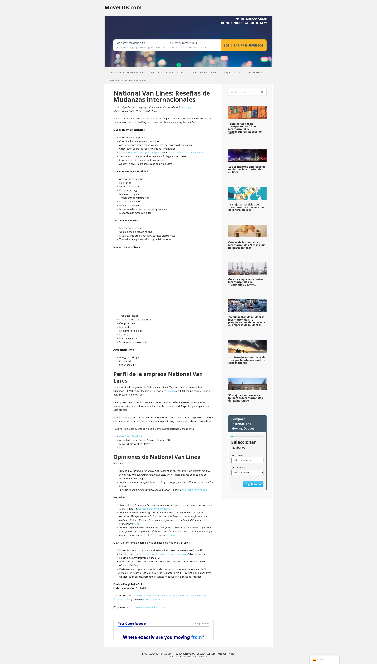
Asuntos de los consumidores (153, 508)
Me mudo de (237, 455)
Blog (144, 654)
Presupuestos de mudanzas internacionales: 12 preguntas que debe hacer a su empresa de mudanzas (246, 321)
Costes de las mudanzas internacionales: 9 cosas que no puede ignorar (246, 245)
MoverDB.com (123, 7)
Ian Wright (186, 107)
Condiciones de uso (206, 654)
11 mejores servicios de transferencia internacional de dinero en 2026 (246, 207)
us (120, 531)
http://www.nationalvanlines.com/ (146, 607)
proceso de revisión (153, 599)
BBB (136, 523)
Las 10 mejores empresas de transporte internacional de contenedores (247, 360)
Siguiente (252, 484)
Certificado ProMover (131, 436)
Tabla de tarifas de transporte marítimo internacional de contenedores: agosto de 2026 (245, 129)
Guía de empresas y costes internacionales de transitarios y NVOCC (245, 281)
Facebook (221, 654)
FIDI (121, 447)
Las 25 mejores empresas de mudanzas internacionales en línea (247, 169)
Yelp (130, 486)
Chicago (171, 391)
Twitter (231, 654)
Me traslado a (238, 467)
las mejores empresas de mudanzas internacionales (161, 595)
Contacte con (166, 654)
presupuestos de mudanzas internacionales (163, 554)
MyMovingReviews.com (194, 489)
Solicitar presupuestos (243, 45)
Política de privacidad (185, 654)
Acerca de (153, 654)
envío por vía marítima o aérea (186, 152)
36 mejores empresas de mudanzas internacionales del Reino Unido (245, 397)
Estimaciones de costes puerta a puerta (141, 152)
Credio (171, 535)
